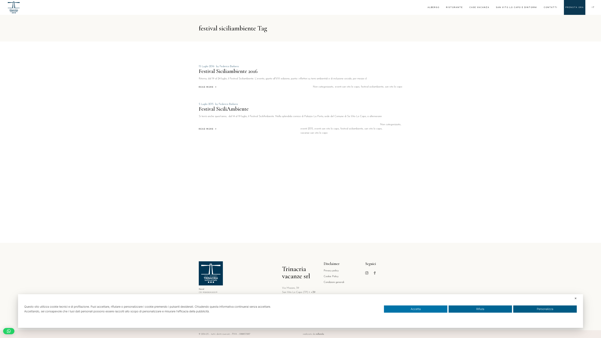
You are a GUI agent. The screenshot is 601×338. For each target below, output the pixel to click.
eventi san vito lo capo (347, 86)
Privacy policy (331, 270)
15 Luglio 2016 (206, 66)
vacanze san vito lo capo (314, 133)
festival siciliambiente (372, 86)
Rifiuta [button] (480, 309)
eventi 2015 (306, 128)
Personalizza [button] (545, 309)
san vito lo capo (393, 86)
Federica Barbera (229, 66)
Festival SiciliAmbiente (224, 109)
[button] (8, 331)
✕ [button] (575, 298)
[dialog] (300, 311)
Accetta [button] (416, 309)
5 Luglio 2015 (206, 104)
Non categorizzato (323, 86)
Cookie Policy (331, 276)
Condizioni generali (334, 282)
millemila (320, 334)
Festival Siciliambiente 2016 (228, 71)
